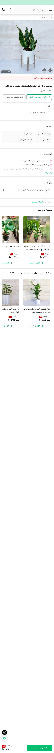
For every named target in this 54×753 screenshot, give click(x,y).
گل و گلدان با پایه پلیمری (14, 97)
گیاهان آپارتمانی (40, 17)
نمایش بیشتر (49, 173)
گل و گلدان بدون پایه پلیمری (39, 97)
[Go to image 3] (5, 71)
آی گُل (50, 17)
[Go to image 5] (2, 71)
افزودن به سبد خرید (39, 748)
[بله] (4, 738)
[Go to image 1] (9, 71)
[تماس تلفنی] (4, 732)
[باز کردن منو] (50, 10)
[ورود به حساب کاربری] (10, 9)
